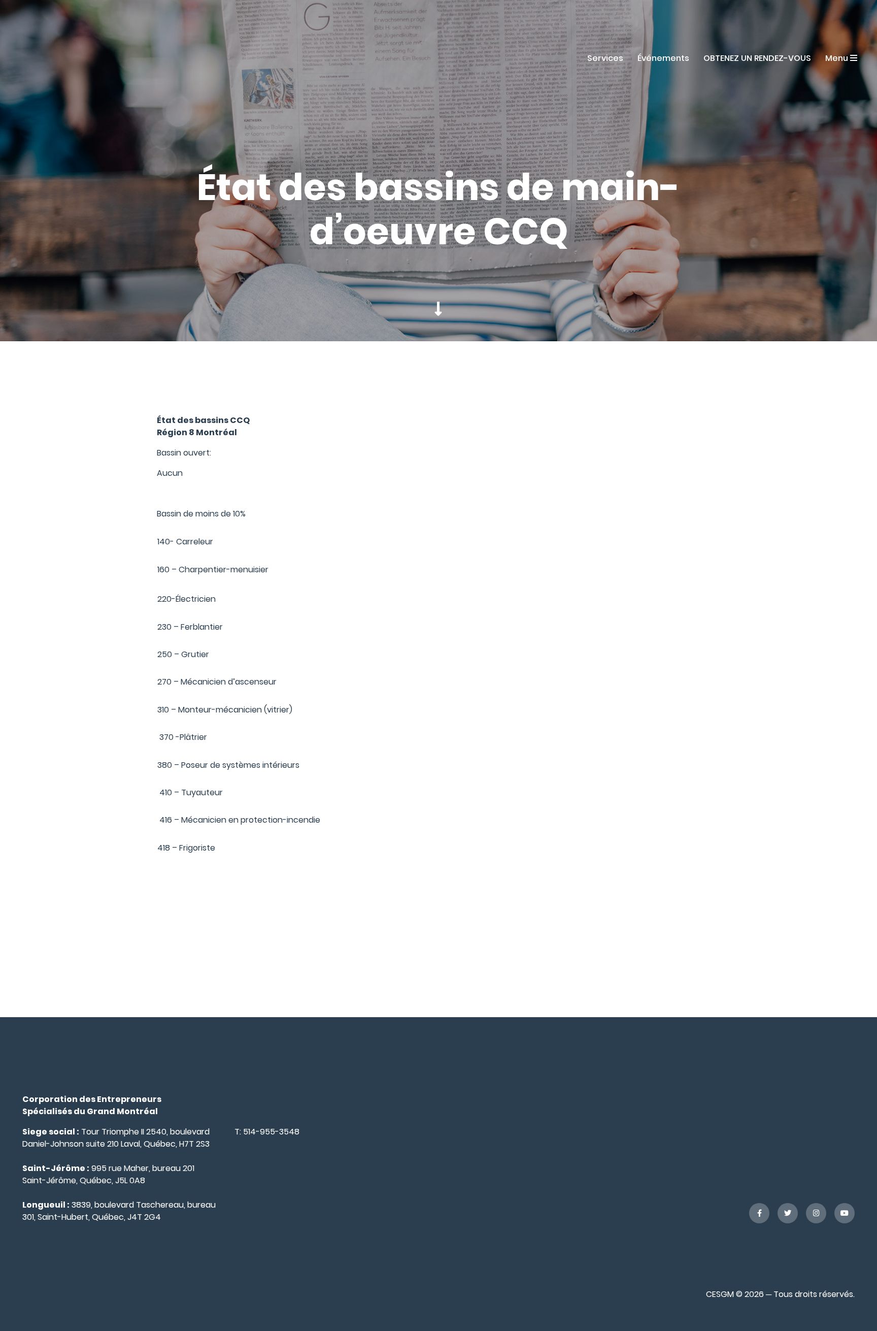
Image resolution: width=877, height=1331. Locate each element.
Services (605, 58)
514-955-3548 (271, 1132)
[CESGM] (57, 57)
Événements (663, 58)
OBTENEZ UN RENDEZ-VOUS (757, 58)
